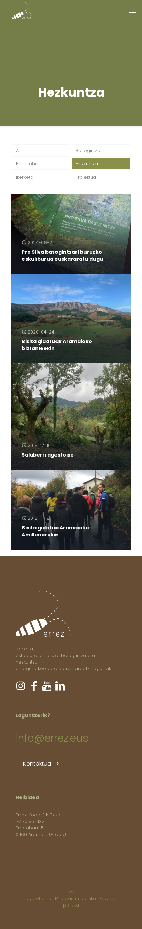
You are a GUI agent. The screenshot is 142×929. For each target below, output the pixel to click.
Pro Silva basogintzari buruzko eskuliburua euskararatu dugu (62, 255)
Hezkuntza (86, 163)
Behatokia (27, 163)
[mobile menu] (133, 10)
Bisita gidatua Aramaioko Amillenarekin (55, 531)
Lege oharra (37, 898)
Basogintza (87, 150)
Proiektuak (86, 177)
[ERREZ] (22, 10)
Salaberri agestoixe (48, 454)
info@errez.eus (52, 738)
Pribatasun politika (75, 898)
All (18, 150)
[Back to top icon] (71, 892)
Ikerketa (24, 177)
